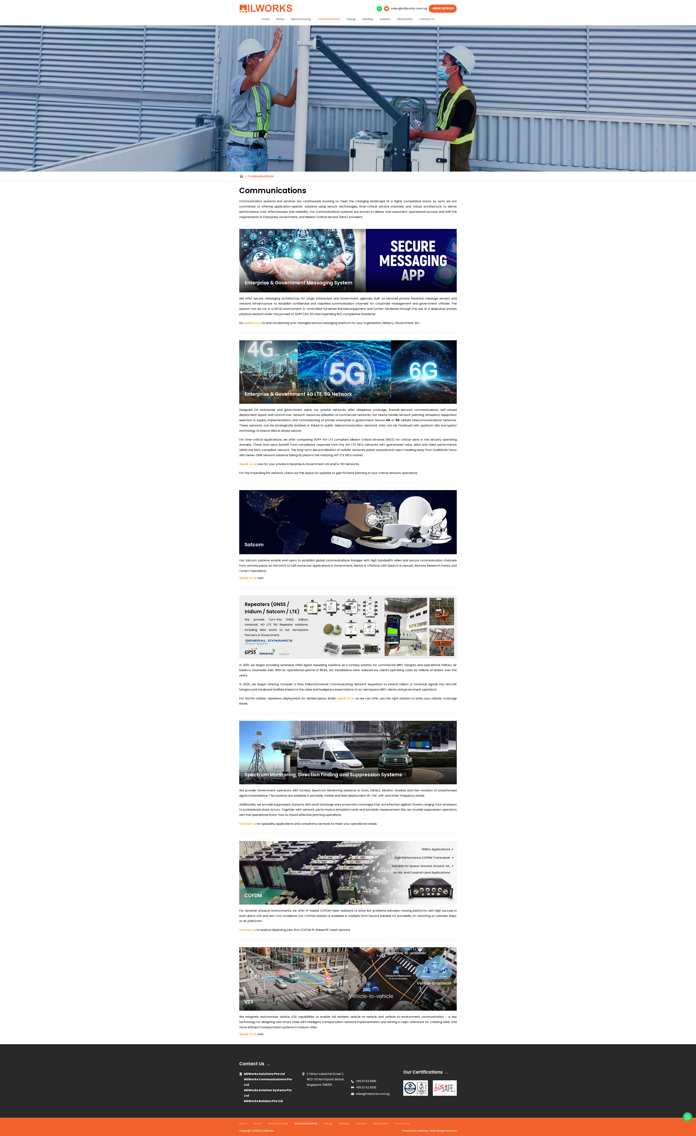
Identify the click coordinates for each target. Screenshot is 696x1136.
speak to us (252, 323)
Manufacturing (301, 19)
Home (266, 19)
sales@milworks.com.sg (373, 1094)
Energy (351, 19)
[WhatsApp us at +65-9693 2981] (687, 1116)
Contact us (247, 824)
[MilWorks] (266, 9)
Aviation (385, 19)
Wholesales (405, 19)
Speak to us (248, 464)
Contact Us (426, 19)
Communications (329, 19)
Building (367, 19)
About (280, 19)
